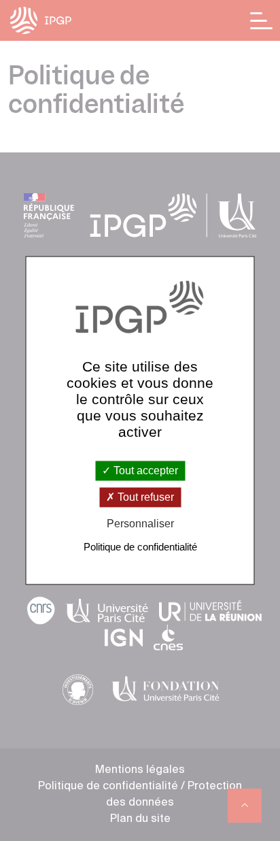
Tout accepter (144, 470)
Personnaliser (140, 523)
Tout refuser (144, 497)
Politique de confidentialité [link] (140, 547)
